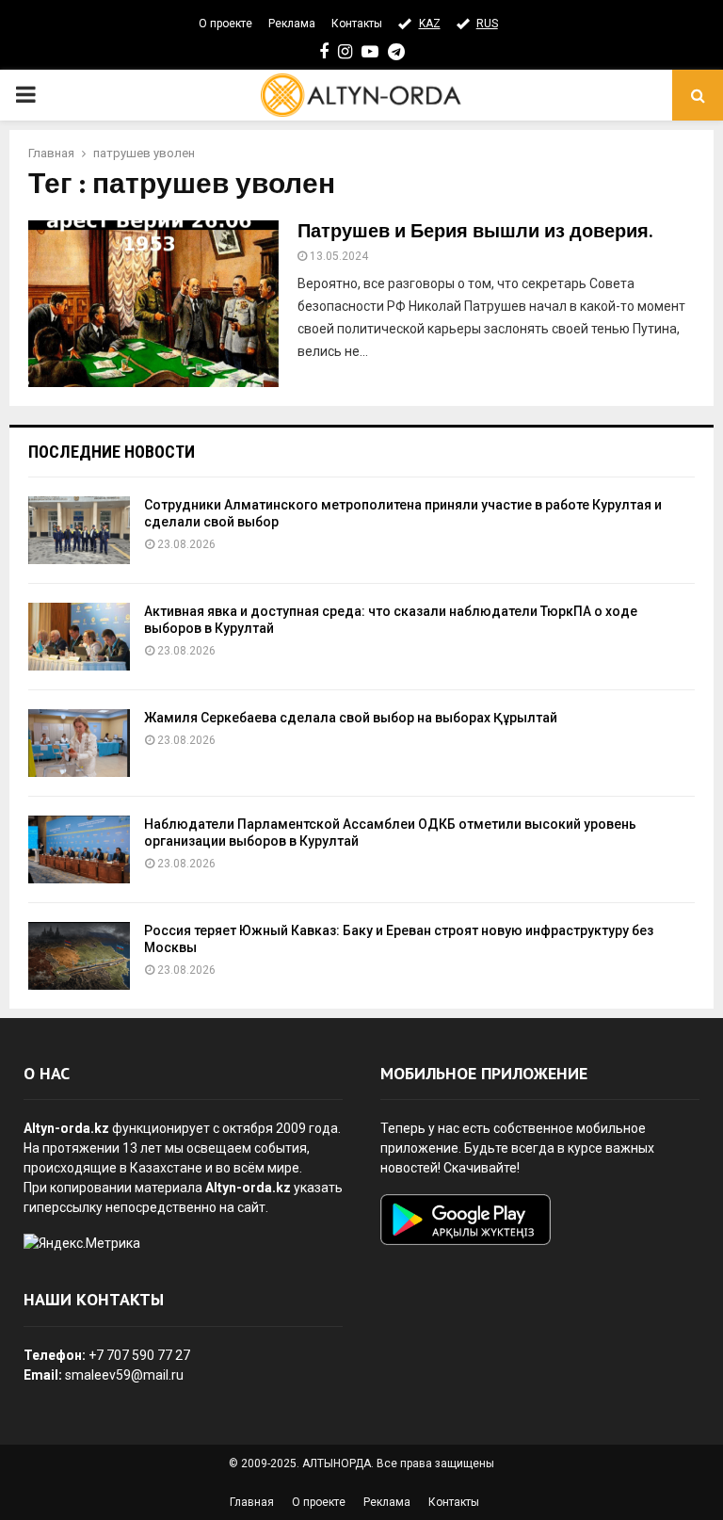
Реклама (291, 23)
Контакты (356, 23)
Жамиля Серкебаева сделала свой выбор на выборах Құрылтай (350, 717)
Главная (252, 1502)
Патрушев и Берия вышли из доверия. (474, 232)
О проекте (225, 23)
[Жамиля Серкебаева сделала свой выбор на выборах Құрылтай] (79, 743)
